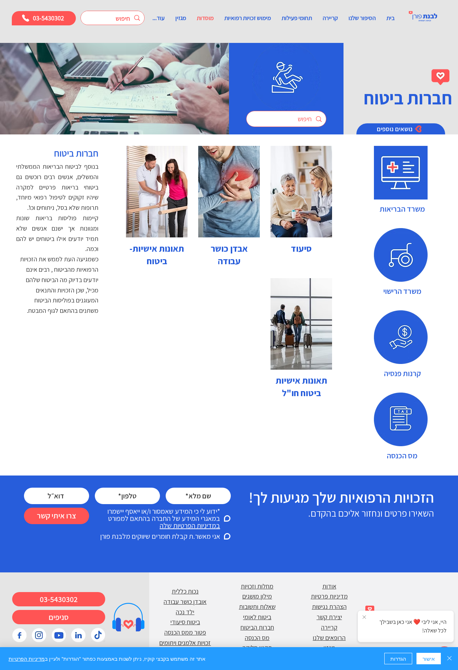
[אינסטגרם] (39, 635)
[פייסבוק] (19, 635)
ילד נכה (185, 612)
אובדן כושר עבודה (185, 601)
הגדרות (398, 658)
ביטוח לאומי (257, 617)
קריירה (329, 627)
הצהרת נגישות (329, 606)
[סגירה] (449, 658)
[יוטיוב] (59, 635)
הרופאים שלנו (329, 638)
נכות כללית (185, 591)
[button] (362, 18)
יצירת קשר (329, 617)
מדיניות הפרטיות (27, 658)
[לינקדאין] (78, 635)
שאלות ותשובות (257, 606)
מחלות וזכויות (257, 586)
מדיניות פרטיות (329, 596)
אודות (329, 586)
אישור (429, 658)
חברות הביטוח (257, 627)
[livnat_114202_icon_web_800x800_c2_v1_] (98, 635)
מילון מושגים (257, 596)
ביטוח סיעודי (185, 622)
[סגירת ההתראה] (364, 617)
